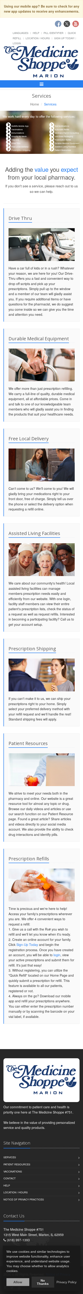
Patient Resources (16, 1164)
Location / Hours (38, 38)
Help (36, 33)
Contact (9, 1178)
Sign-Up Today (27, 944)
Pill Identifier (53, 33)
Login (17, 43)
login (56, 955)
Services (9, 1157)
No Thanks (43, 1282)
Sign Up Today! (64, 38)
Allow (17, 1282)
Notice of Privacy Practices (23, 1199)
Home (34, 104)
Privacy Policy (66, 1282)
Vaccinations (12, 1171)
